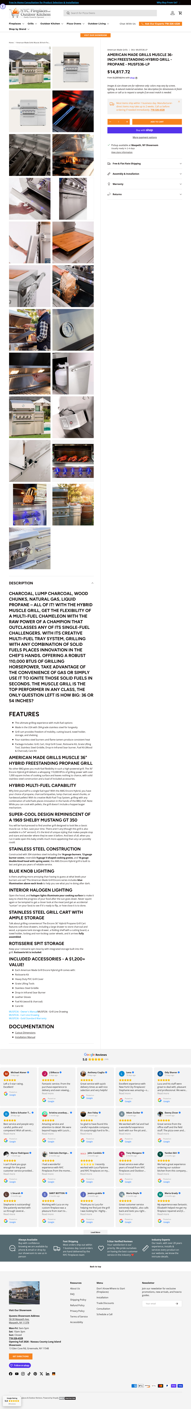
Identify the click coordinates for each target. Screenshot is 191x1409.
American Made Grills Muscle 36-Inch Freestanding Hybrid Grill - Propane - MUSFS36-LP (33, 42)
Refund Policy (77, 1305)
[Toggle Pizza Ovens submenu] (83, 23)
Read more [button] (48, 1093)
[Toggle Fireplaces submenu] (23, 23)
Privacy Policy (77, 1310)
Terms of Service (79, 1316)
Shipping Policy (78, 1299)
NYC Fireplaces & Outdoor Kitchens (28, 1398)
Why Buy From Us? (167, 2)
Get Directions (21, 1356)
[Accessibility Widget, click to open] (3, 6)
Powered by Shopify (50, 1398)
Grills (31, 23)
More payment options (145, 137)
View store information (122, 152)
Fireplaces (15, 23)
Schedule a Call (104, 1314)
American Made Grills (117, 49)
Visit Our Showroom (95, 35)
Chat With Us (128, 23)
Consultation (103, 1308)
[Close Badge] (21, 1396)
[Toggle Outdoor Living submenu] (108, 23)
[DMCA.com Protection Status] (67, 1398)
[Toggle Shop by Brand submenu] (28, 29)
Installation (102, 1297)
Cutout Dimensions (25, 1032)
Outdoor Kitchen (50, 23)
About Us (75, 1288)
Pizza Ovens (74, 23)
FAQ (72, 1294)
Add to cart (157, 121)
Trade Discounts (105, 1303)
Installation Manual (25, 1037)
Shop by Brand (17, 29)
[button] (180, 13)
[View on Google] (6, 1074)
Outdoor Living (97, 23)
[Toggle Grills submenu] (36, 23)
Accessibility (76, 1322)
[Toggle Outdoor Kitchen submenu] (62, 23)
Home (11, 42)
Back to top (95, 1266)
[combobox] (110, 13)
